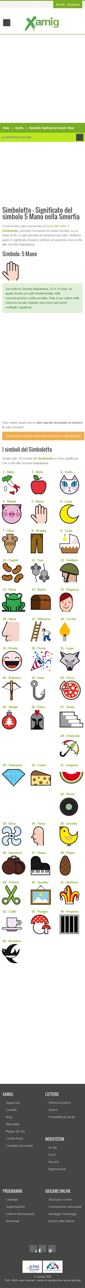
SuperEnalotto (15, 1207)
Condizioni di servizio (19, 1146)
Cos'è (51, 1155)
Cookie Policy (14, 1138)
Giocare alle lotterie (61, 1221)
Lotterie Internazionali (20, 1214)
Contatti (11, 1110)
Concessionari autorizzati (64, 1207)
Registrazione (57, 1169)
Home (6, 128)
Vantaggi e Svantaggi (62, 1214)
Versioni (53, 1162)
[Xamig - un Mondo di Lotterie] (42, 23)
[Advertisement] (42, 78)
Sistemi (53, 1110)
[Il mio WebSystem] (7, 4)
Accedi (60, 4)
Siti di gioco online (60, 1199)
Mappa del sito (15, 1131)
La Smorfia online (16, 137)
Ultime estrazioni (59, 1103)
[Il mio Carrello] (18, 4)
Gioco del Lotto (56, 226)
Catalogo (12, 1199)
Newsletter (13, 1124)
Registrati (73, 4)
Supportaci (13, 1103)
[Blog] (37, 4)
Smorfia (19, 128)
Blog (9, 1117)
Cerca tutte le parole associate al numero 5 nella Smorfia (43, 436)
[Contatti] (28, 4)
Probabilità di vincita (61, 1117)
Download (12, 1221)
